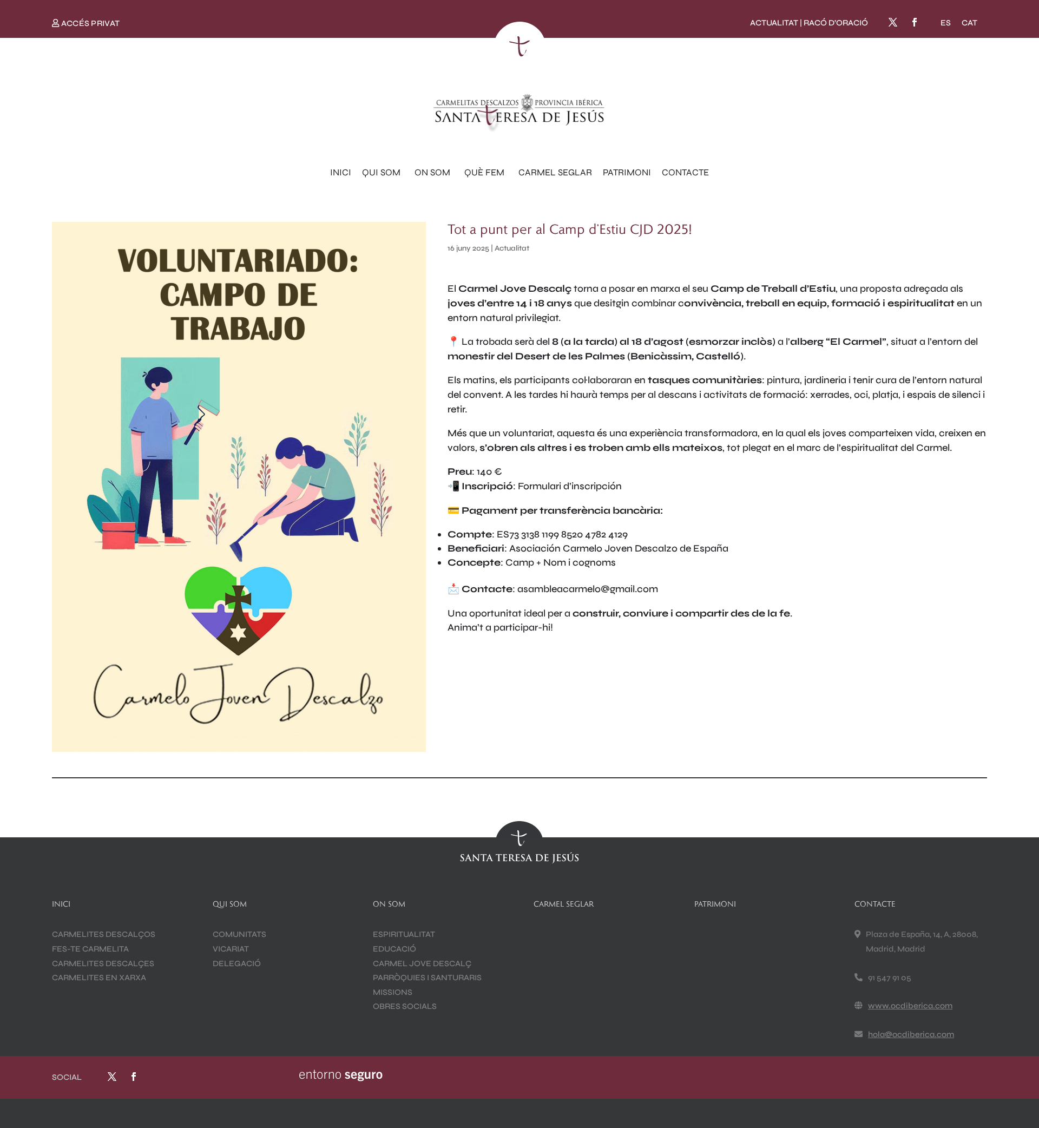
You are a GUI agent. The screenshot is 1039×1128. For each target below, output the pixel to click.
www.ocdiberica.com (910, 1006)
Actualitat (512, 248)
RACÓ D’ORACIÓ (836, 23)
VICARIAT (231, 949)
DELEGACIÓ (237, 963)
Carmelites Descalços (103, 934)
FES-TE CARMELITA (90, 949)
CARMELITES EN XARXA (99, 977)
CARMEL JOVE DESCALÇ (422, 963)
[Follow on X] (893, 22)
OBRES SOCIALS (405, 1006)
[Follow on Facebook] (914, 22)
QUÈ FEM (484, 172)
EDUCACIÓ (394, 949)
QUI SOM (381, 172)
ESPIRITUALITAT (404, 934)
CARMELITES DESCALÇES (103, 963)
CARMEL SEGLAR (555, 172)
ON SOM (432, 172)
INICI (340, 172)
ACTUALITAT (774, 23)
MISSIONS (392, 992)
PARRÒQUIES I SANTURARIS (427, 977)
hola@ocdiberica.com (911, 1034)
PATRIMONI (627, 172)
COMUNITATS (239, 934)
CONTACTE (685, 172)
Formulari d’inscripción (570, 486)
